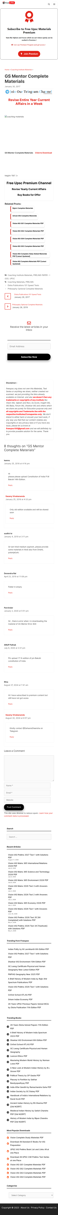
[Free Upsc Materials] (8, 3)
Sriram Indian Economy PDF (20, 999)
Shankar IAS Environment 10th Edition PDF (27, 961)
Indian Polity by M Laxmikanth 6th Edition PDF (28, 949)
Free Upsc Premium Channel (29, 183)
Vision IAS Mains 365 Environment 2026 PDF (28, 880)
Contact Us (51, 1207)
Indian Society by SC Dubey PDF (24, 1091)
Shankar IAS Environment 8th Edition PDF (28, 1040)
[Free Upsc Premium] (29, 34)
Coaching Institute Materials (21, 70)
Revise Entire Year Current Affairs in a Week (29, 102)
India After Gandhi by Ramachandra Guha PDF (30, 1087)
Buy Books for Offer (29, 194)
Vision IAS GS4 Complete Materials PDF (28, 239)
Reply (10, 485)
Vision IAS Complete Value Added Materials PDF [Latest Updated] (30, 255)
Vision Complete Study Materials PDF (26, 1137)
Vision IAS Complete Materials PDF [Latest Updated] (29, 262)
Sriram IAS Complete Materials (25, 216)
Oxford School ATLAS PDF (20, 995)
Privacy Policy (37, 1207)
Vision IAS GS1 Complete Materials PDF (28, 223)
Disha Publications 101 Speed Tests (23, 285)
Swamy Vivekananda (15, 496)
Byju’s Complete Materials (23, 208)
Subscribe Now (29, 357)
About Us (25, 1207)
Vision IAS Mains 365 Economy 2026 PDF (26, 903)
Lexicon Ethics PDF (18, 1056)
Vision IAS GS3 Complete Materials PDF (28, 246)
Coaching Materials (16, 282)
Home (7, 70)
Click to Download (43, 153)
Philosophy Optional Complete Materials (25, 289)
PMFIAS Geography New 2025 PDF (24, 974)
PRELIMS (30, 282)
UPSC (12, 278)
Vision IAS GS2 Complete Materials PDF (28, 231)
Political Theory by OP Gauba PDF (25, 1075)
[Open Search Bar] (49, 4)
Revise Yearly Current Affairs (29, 189)
